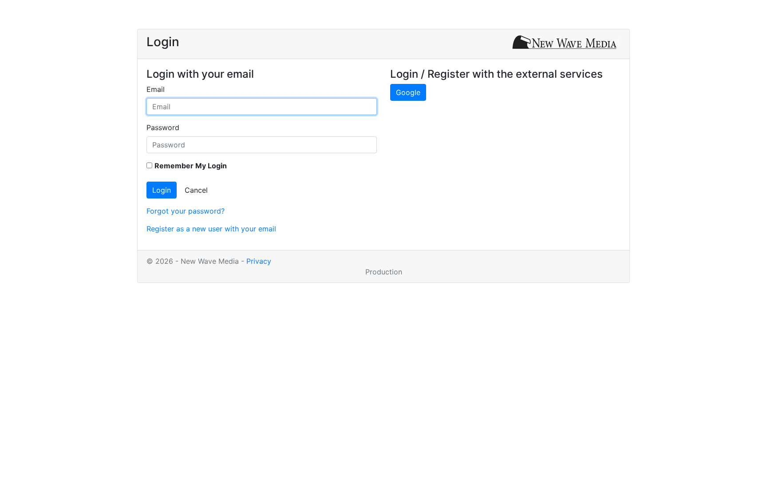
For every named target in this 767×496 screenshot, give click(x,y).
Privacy (258, 261)
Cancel (196, 190)
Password (162, 127)
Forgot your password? (185, 210)
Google (408, 92)
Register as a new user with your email (211, 228)
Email (155, 89)
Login (161, 190)
